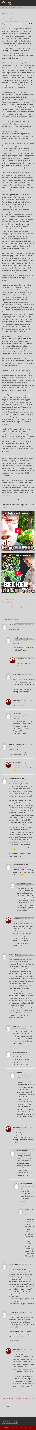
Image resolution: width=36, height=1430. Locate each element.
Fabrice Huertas (21, 21)
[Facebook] (4, 1422)
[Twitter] (8, 1422)
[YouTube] (16, 1422)
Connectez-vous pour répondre (24, 625)
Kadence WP (28, 1427)
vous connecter (14, 1404)
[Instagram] (12, 1422)
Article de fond (8, 14)
